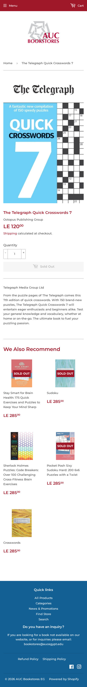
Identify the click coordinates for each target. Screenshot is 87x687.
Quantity (10, 245)
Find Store (43, 614)
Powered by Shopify (64, 679)
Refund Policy (28, 659)
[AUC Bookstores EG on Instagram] (79, 667)
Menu (13, 5)
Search (44, 619)
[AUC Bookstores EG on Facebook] (71, 667)
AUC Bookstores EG (30, 679)
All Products (44, 598)
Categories (44, 603)
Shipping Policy (54, 659)
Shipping (10, 233)
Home (7, 63)
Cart (80, 5)
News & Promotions (43, 608)
